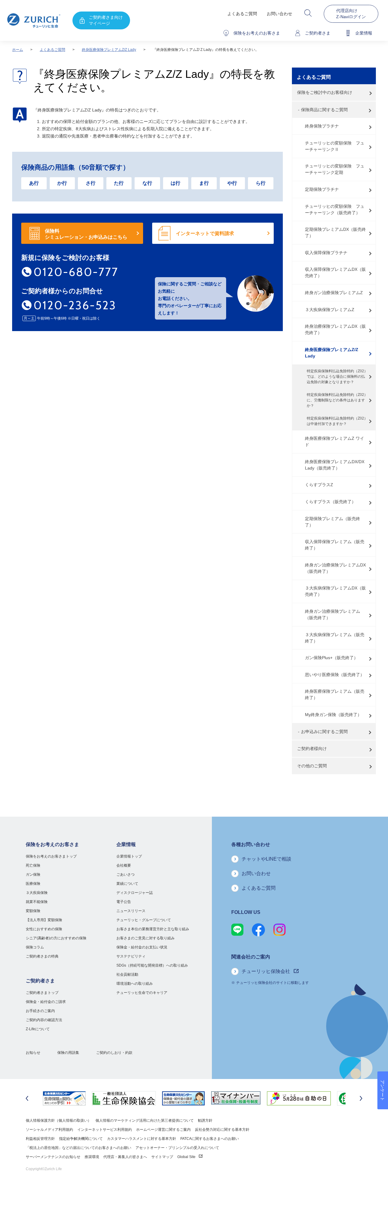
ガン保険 (33, 874)
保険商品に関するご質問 (324, 109)
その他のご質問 (312, 765)
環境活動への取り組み (134, 983)
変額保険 (33, 911)
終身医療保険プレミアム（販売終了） (334, 694)
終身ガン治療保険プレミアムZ (334, 292)
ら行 (261, 183)
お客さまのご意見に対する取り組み (145, 938)
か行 (62, 183)
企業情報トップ (129, 856)
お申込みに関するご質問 (324, 731)
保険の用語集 (68, 1053)
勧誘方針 (205, 1120)
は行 (175, 183)
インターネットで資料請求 (205, 233)
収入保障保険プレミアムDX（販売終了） (335, 272)
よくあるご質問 (242, 13)
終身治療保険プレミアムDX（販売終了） (335, 329)
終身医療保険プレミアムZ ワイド (334, 441)
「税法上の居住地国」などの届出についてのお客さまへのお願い (78, 1148)
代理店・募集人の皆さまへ (125, 1157)
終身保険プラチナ (322, 126)
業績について (127, 883)
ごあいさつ (125, 874)
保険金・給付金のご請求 (46, 1002)
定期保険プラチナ (322, 189)
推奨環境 (92, 1157)
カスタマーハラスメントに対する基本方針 (141, 1139)
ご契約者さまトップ (42, 993)
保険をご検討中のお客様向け (324, 92)
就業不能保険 (37, 902)
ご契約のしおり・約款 (114, 1053)
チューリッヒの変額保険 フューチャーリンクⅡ (334, 146)
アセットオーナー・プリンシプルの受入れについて (177, 1148)
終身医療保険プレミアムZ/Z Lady (109, 50)
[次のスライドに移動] (361, 1098)
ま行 (204, 183)
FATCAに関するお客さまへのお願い (209, 1139)
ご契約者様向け (312, 748)
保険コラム (35, 947)
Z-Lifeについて (38, 1029)
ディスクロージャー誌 (134, 893)
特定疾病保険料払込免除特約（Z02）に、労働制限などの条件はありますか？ (337, 400)
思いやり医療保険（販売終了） (334, 674)
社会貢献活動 (127, 974)
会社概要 (123, 865)
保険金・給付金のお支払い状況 (141, 947)
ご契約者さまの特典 (42, 956)
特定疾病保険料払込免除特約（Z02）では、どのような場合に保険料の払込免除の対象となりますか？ (337, 376)
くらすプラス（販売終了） (330, 501)
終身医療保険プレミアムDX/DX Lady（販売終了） (334, 464)
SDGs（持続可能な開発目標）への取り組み (152, 965)
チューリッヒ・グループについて (143, 920)
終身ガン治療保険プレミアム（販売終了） (332, 614)
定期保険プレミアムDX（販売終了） (335, 232)
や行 (232, 183)
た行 (119, 183)
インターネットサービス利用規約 (104, 1129)
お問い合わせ (279, 13)
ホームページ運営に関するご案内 (163, 1129)
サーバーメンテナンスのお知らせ (53, 1157)
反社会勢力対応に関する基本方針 (222, 1129)
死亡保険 (33, 865)
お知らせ (33, 1053)
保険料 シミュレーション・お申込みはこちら (86, 234)
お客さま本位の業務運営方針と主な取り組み (152, 929)
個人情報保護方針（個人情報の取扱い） (58, 1120)
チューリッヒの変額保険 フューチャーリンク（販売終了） (334, 209)
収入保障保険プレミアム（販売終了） (334, 544)
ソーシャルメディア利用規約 (49, 1129)
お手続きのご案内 (40, 1011)
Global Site (186, 1157)
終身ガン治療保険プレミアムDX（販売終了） (335, 568)
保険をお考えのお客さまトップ (51, 856)
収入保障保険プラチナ (326, 252)
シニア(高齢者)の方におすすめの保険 (56, 938)
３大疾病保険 (37, 893)
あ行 (34, 183)
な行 (147, 183)
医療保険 (33, 883)
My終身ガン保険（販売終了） (333, 714)
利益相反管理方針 (40, 1139)
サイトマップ (162, 1157)
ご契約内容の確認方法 (44, 1020)
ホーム (17, 50)
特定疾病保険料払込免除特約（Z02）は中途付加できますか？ (337, 421)
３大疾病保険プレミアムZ (329, 309)
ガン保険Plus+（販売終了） (331, 657)
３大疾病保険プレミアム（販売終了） (334, 637)
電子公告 (123, 902)
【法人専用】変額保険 (44, 920)
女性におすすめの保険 (44, 929)
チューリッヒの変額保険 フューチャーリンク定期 (334, 169)
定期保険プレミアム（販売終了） (332, 521)
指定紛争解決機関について (81, 1139)
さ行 (90, 183)
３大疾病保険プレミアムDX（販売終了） (335, 591)
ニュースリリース (131, 911)
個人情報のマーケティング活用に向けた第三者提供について (144, 1120)
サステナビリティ (131, 956)
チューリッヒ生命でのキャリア (141, 993)
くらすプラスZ (319, 484)
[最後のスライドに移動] (27, 1098)
